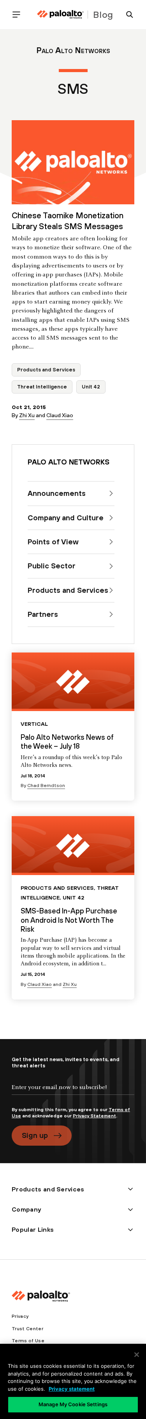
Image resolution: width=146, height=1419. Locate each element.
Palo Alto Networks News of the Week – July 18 (67, 741)
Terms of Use (28, 1340)
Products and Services (46, 370)
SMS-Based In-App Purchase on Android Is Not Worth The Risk (69, 919)
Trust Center (27, 1328)
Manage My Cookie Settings (73, 1404)
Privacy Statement (94, 1116)
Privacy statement (72, 1389)
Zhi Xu (27, 415)
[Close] (136, 1354)
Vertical (34, 724)
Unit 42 (91, 387)
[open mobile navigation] (19, 14)
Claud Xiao (59, 415)
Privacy (20, 1316)
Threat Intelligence (42, 387)
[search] (126, 14)
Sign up (35, 1135)
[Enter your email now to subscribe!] (73, 1093)
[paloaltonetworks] (60, 14)
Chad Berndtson (46, 785)
